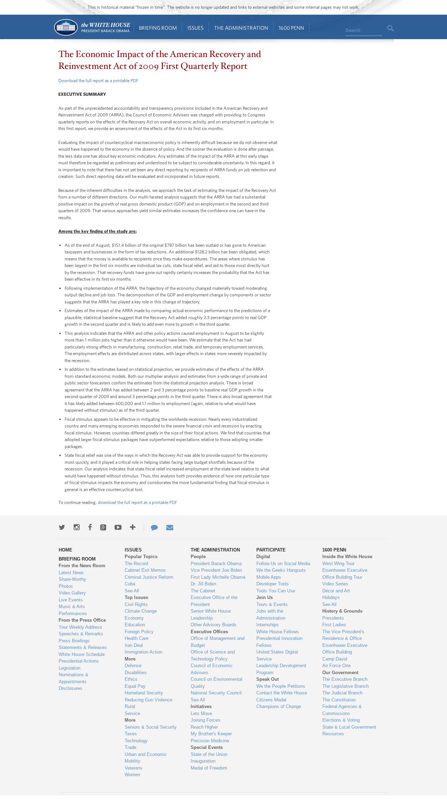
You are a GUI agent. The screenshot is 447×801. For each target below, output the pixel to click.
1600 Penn (291, 28)
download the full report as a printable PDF (137, 502)
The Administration (241, 28)
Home (91, 27)
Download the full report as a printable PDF (98, 80)
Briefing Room (158, 28)
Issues (196, 28)
